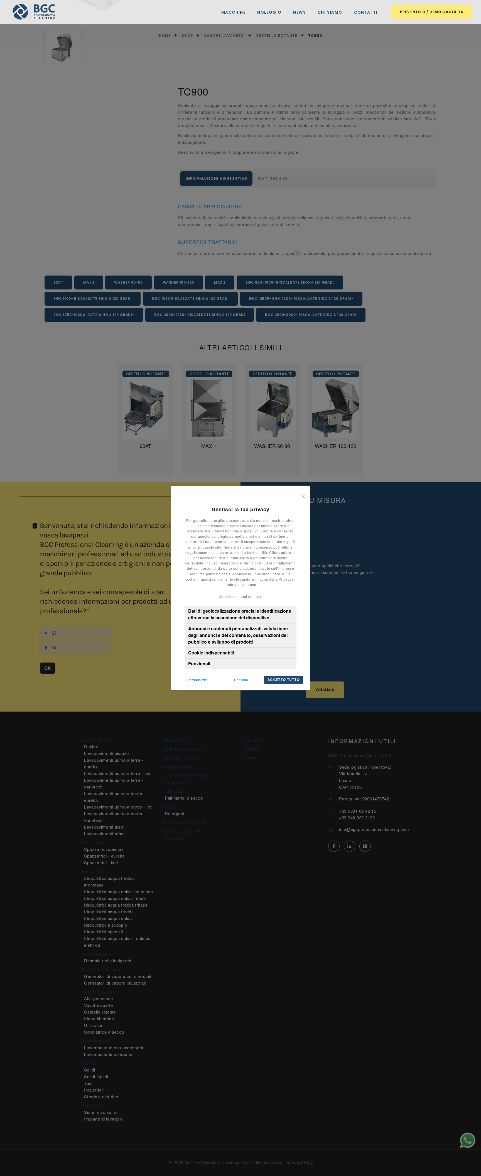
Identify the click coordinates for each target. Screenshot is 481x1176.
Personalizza (197, 679)
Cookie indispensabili (211, 652)
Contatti (366, 12)
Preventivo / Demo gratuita (431, 11)
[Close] (303, 495)
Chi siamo (330, 12)
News (299, 12)
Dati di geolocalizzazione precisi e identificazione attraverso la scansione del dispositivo (239, 614)
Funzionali (199, 663)
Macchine (233, 12)
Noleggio (269, 12)
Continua (241, 679)
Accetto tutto (284, 679)
